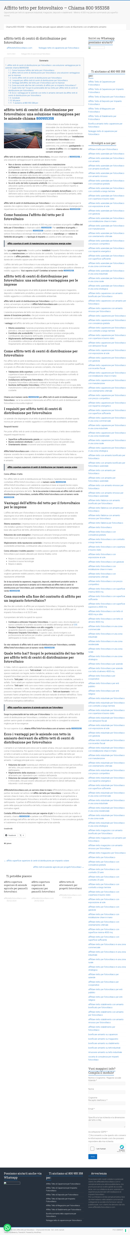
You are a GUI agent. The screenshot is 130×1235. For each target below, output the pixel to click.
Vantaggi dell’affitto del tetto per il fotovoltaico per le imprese (36, 83)
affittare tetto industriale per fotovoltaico (106, 698)
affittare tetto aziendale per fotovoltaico (106, 154)
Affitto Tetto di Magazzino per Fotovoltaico (63, 1205)
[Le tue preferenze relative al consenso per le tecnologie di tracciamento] (125, 1230)
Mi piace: (14, 100)
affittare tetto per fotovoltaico (101, 857)
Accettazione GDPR (97, 1132)
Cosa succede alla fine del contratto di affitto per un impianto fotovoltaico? (42, 85)
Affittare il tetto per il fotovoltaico (103, 149)
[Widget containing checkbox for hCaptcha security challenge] (107, 1148)
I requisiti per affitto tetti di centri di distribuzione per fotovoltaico (38, 80)
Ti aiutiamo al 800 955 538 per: (23, 103)
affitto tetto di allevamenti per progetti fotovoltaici (70, 885)
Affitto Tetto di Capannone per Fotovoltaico (63, 1184)
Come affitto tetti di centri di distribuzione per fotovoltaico (35, 78)
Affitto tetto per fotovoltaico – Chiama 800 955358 (56, 8)
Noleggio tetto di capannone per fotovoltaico (59, 48)
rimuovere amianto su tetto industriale (105, 1052)
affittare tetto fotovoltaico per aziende (105, 664)
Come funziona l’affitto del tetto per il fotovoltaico (31, 70)
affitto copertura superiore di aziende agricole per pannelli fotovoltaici (16, 886)
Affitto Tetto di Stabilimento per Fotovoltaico (63, 1210)
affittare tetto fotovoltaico (100, 527)
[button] (7, 1227)
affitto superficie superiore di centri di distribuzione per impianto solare (36, 860)
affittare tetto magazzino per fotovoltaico (107, 853)
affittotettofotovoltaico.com (19, 48)
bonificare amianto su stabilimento (103, 1043)
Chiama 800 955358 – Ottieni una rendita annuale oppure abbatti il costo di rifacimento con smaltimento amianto (56, 27)
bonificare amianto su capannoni (103, 1034)
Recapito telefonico (97, 1100)
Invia (93, 1157)
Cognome (92, 1097)
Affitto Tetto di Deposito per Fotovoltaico (106, 97)
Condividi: (14, 98)
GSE (75, 624)
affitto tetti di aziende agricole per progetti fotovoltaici (58, 867)
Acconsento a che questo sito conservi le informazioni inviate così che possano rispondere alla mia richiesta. (107, 1138)
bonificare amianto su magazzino (103, 1039)
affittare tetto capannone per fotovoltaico (107, 316)
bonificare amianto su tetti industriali (104, 1048)
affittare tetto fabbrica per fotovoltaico (105, 523)
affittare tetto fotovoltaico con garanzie (106, 562)
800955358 (45, 118)
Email (91, 1109)
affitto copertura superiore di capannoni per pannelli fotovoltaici (43, 886)
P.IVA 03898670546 (119, 1230)
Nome (91, 1089)
